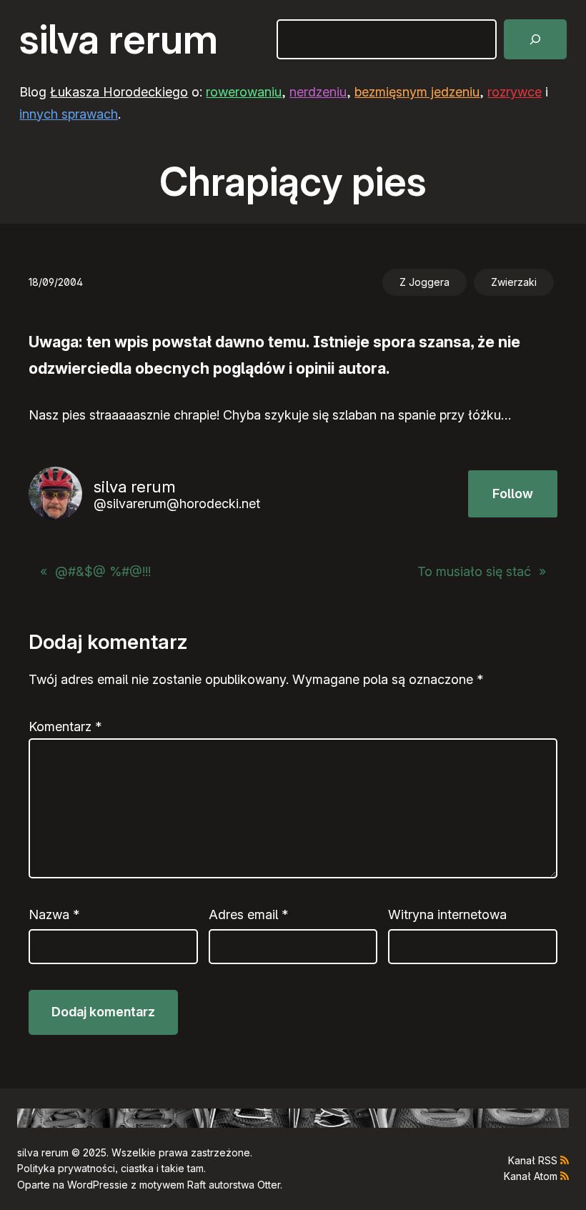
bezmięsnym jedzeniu (417, 91)
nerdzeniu (318, 91)
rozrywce (514, 91)
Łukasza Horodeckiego (119, 91)
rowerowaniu (244, 91)
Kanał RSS (532, 1160)
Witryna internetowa (447, 914)
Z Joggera (424, 282)
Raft (196, 1185)
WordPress (93, 1185)
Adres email (248, 914)
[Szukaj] (535, 39)
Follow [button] (512, 493)
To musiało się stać (474, 571)
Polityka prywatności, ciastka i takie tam (110, 1168)
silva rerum (118, 39)
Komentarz (65, 726)
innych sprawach (68, 114)
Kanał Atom (530, 1176)
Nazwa (54, 914)
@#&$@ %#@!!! (103, 571)
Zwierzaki (514, 282)
